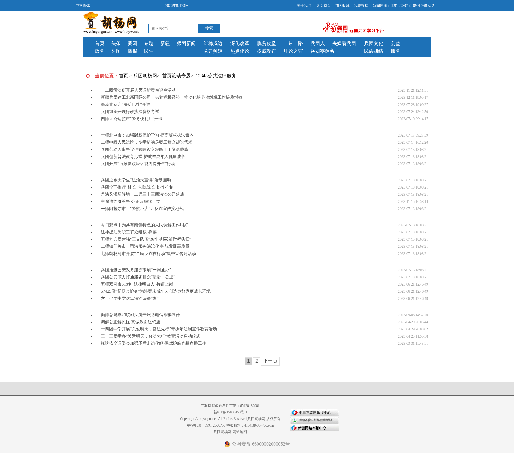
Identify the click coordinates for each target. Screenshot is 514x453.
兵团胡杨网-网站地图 (230, 432)
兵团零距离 (322, 51)
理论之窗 (293, 51)
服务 (395, 51)
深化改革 (239, 43)
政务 (99, 51)
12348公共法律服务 (216, 75)
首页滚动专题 (176, 75)
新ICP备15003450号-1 (230, 412)
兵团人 (318, 43)
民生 (148, 51)
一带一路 (293, 43)
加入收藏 (342, 6)
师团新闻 (186, 43)
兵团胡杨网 (145, 75)
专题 (148, 43)
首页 (99, 43)
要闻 (132, 43)
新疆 (165, 43)
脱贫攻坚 (266, 43)
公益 (395, 43)
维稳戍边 (212, 43)
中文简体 (83, 6)
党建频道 (212, 51)
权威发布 (266, 51)
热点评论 (239, 51)
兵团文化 (373, 43)
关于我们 (304, 6)
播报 (132, 51)
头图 (116, 51)
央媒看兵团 (344, 43)
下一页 (270, 360)
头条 (116, 43)
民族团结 (373, 51)
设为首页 (323, 6)
